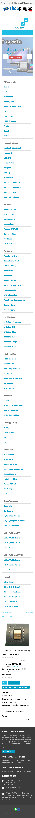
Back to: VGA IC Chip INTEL (8, 616)
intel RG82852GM (6, 612)
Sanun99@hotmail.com (13, 788)
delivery (16, 667)
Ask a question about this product (15, 687)
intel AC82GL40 (29, 612)
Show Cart (23, 24)
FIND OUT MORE (15, 58)
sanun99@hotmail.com (25, 3)
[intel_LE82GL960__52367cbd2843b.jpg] (17, 634)
